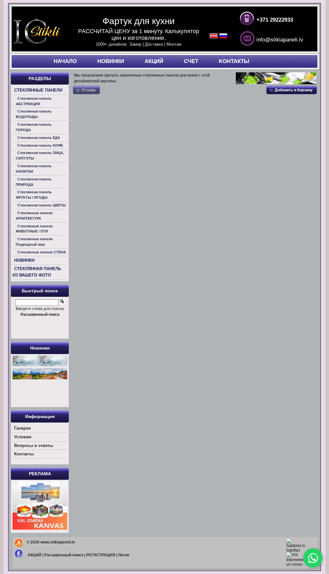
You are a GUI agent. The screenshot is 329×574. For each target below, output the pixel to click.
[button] (291, 90)
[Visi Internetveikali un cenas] (298, 564)
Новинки (40, 348)
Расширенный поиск (63, 555)
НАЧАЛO (65, 61)
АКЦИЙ (154, 61)
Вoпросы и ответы (33, 445)
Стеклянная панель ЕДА (38, 138)
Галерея (22, 428)
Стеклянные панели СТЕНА (41, 252)
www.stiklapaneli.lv (57, 542)
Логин (123, 555)
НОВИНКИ (110, 61)
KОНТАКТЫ (234, 61)
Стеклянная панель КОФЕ (40, 145)
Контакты (24, 453)
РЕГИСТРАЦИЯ (100, 555)
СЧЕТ (191, 61)
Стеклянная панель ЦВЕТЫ (41, 205)
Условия (22, 436)
